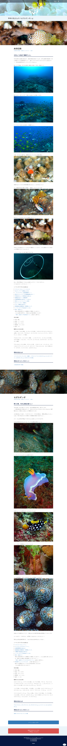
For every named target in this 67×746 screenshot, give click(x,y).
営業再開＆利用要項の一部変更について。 (24, 306)
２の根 (15, 364)
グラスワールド (19, 713)
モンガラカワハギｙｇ (33, 705)
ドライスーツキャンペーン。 (21, 644)
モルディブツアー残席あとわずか (22, 291)
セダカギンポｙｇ (20, 357)
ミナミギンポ (17, 356)
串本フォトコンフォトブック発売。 (22, 301)
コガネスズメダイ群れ (29, 357)
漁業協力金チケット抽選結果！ (21, 297)
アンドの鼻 (25, 713)
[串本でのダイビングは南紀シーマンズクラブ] (33, 9)
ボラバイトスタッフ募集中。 (21, 302)
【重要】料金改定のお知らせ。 (21, 651)
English (55, 1)
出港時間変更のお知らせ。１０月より (23, 299)
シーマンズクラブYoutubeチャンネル (23, 307)
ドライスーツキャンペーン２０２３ (22, 289)
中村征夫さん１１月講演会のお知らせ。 (23, 296)
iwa (31, 50)
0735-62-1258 (34, 739)
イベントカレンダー (33, 722)
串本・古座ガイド (18, 309)
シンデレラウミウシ (24, 705)
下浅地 (21, 364)
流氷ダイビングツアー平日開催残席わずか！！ (25, 294)
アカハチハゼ (17, 705)
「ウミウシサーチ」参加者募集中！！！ (23, 292)
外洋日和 (17, 48)
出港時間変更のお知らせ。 (20, 648)
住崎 (15, 713)
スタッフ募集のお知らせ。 (20, 304)
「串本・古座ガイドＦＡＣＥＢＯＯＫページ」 (25, 660)
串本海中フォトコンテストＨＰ (21, 661)
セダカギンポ (19, 397)
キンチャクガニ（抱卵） (25, 356)
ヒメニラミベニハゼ (43, 705)
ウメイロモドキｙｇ (41, 356)
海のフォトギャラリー (25, 50)
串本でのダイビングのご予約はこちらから (33, 730)
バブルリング (33, 356)
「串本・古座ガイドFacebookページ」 (23, 314)
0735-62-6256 (34, 740)
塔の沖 (18, 364)
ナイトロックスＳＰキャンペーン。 (22, 646)
